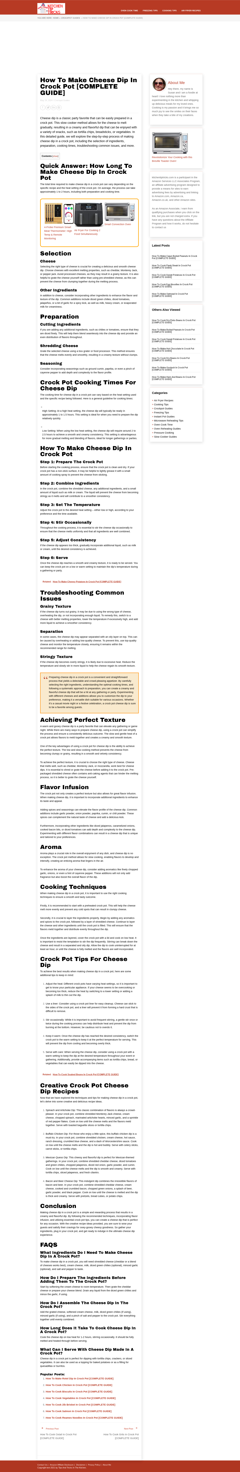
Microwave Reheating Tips (168, 420)
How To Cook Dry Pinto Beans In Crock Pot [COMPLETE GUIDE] (174, 321)
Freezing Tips (150, 10)
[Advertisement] (120, 47)
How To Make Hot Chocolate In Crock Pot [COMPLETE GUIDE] (173, 349)
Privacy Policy (94, 1465)
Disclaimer (80, 1465)
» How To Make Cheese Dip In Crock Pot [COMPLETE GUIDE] (112, 18)
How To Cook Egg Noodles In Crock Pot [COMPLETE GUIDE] (172, 285)
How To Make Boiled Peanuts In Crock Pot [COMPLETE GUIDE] (173, 330)
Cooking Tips (169, 10)
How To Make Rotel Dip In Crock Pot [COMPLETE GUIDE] (79, 1378)
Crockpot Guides (70, 18)
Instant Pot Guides (164, 416)
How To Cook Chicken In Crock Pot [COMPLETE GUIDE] (79, 1385)
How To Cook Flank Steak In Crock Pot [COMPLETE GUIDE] (171, 266)
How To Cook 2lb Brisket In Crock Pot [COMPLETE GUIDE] (80, 1404)
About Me (107, 1465)
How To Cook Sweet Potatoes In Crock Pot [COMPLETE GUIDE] (173, 276)
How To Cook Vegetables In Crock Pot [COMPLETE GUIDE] (81, 1398)
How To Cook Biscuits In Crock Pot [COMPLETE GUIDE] (79, 1391)
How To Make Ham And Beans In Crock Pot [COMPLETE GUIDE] (174, 378)
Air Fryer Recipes (191, 10)
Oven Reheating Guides (167, 428)
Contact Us (42, 1465)
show (55, 156)
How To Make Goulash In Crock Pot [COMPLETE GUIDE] (170, 368)
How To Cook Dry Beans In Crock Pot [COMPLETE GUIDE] (171, 359)
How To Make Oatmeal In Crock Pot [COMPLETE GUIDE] (170, 295)
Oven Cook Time (129, 10)
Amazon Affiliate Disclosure (61, 1465)
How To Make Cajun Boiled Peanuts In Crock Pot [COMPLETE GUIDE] (174, 257)
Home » (56, 18)
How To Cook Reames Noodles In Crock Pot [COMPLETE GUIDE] (84, 1417)
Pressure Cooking (164, 432)
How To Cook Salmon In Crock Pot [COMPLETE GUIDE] (79, 1411)
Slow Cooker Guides (165, 436)
